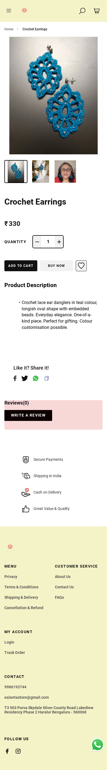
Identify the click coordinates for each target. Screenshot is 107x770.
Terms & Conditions (21, 587)
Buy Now (56, 266)
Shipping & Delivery (21, 597)
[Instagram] (20, 751)
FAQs (59, 597)
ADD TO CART (20, 266)
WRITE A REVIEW (28, 415)
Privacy (10, 576)
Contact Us (64, 587)
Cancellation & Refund (23, 608)
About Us (63, 576)
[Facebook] (9, 751)
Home (8, 29)
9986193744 (15, 687)
